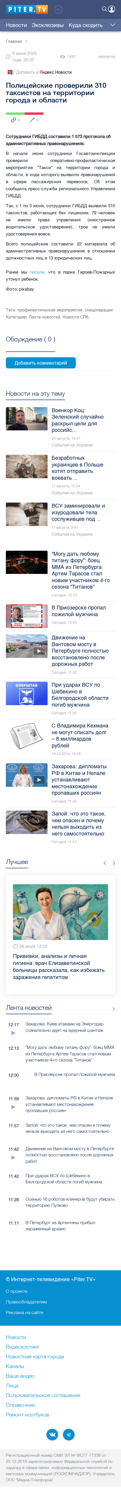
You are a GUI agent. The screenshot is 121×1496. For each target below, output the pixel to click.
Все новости (111, 1009)
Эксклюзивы (48, 25)
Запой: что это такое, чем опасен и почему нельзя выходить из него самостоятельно (68, 1128)
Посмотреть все (30, 346)
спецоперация (99, 310)
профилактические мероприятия (50, 310)
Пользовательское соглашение (43, 1396)
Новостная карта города (35, 1357)
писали (37, 272)
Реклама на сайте (24, 1312)
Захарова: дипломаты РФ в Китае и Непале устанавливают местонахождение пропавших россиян (69, 1104)
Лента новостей (44, 317)
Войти (111, 9)
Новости (16, 25)
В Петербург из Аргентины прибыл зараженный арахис (60, 1225)
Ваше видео (20, 1376)
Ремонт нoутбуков (27, 1415)
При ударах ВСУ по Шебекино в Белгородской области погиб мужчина (64, 1179)
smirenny (106, 56)
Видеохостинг (22, 1347)
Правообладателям (26, 1301)
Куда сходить (85, 25)
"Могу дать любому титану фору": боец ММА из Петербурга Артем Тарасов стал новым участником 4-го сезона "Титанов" (70, 1053)
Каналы (15, 1366)
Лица (12, 1386)
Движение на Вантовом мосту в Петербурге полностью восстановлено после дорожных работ (70, 1155)
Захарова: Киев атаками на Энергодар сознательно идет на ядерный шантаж (65, 1027)
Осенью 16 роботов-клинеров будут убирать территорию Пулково (70, 1202)
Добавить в (44, 72)
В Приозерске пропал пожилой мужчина (74, 1074)
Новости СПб (75, 317)
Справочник (20, 1405)
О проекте (16, 1291)
